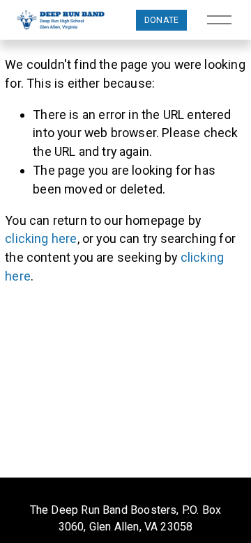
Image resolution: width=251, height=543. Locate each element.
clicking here (41, 238)
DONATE (161, 20)
